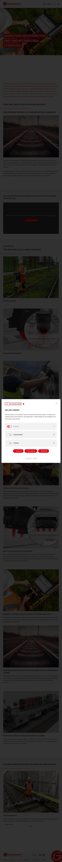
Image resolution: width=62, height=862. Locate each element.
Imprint (35, 458)
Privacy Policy (28, 458)
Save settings (31, 451)
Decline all (44, 451)
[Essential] (53, 426)
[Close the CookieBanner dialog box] (56, 403)
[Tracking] (53, 443)
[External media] (53, 434)
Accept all (19, 451)
